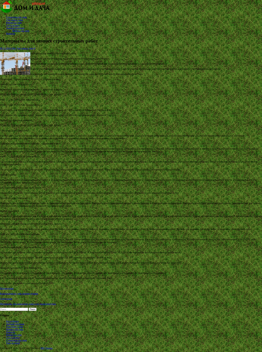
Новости (10, 33)
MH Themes (46, 348)
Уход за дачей (13, 343)
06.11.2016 (5, 48)
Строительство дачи (16, 17)
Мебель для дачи (20, 30)
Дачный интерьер (15, 28)
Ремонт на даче (14, 22)
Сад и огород (13, 25)
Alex (13, 48)
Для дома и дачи (14, 20)
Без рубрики (12, 321)
